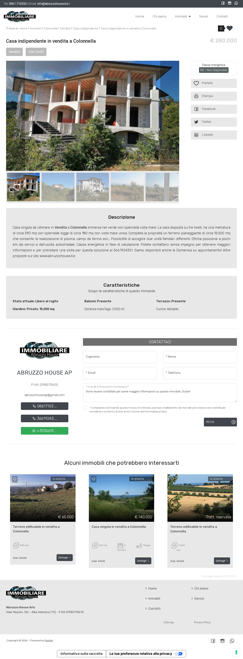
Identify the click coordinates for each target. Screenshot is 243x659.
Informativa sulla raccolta (82, 654)
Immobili (181, 16)
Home (139, 16)
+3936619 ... (46, 431)
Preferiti (206, 83)
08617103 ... (46, 406)
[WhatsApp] (236, 3)
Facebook (209, 109)
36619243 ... (46, 418)
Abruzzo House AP (44, 372)
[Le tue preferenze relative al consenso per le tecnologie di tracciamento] (236, 652)
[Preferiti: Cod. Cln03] (172, 479)
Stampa (207, 96)
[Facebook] (223, 3)
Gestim (49, 640)
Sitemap (169, 622)
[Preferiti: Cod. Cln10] (93, 479)
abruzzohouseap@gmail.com (44, 395)
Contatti (222, 16)
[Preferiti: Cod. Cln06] (15, 479)
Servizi (203, 16)
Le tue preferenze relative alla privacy (141, 654)
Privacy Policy (202, 622)
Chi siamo (159, 16)
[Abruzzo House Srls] (20, 16)
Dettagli (63, 557)
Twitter (206, 122)
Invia (210, 422)
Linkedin (207, 135)
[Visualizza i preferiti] (229, 30)
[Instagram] (229, 3)
